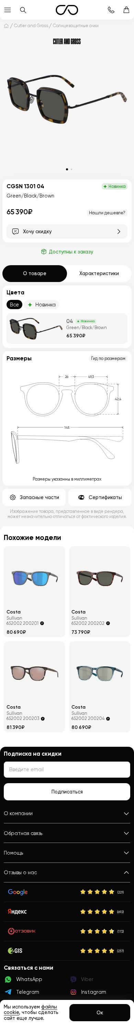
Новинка (45, 304)
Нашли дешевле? (107, 213)
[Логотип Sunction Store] (67, 10)
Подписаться (67, 792)
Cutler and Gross (31, 25)
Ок (100, 1013)
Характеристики (99, 273)
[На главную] (6, 26)
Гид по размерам (108, 358)
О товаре (34, 273)
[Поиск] (23, 10)
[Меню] (7, 10)
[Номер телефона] (111, 10)
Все (14, 304)
